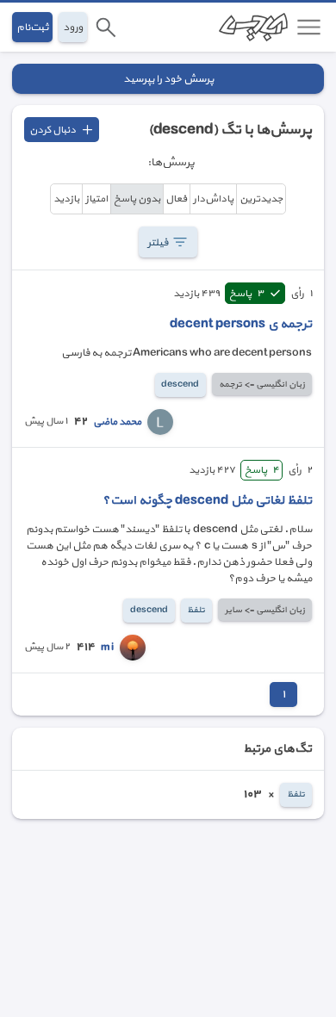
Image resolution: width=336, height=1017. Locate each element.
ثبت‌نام (32, 27)
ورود (73, 27)
